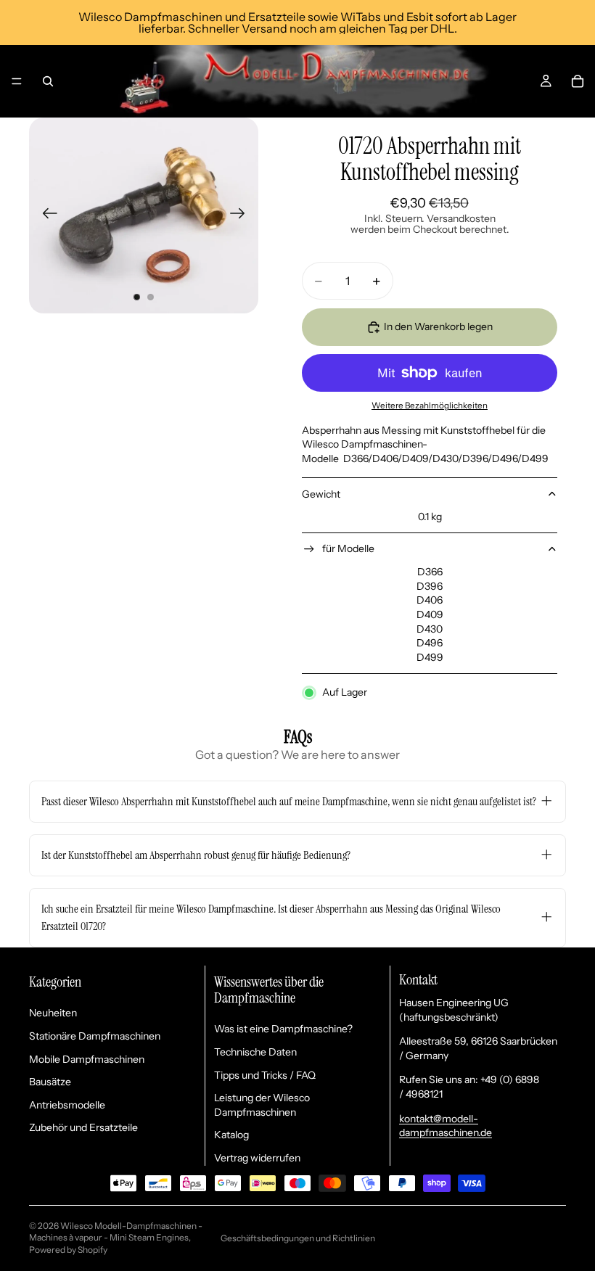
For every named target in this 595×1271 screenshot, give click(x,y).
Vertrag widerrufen (257, 1157)
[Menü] (16, 81)
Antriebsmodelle (67, 1104)
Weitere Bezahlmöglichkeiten (430, 405)
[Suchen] (48, 81)
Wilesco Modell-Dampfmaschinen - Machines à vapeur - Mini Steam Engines (115, 1231)
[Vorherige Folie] (45, 215)
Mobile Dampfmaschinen (86, 1059)
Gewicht (321, 494)
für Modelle (348, 548)
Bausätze (50, 1081)
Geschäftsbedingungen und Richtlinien (298, 1238)
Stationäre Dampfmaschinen (94, 1035)
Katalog (231, 1134)
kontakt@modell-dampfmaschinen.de (445, 1126)
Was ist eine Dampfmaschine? (283, 1028)
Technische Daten (255, 1051)
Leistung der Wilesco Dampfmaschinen (262, 1105)
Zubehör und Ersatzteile (83, 1127)
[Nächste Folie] (242, 215)
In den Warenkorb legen (438, 326)
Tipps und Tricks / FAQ (265, 1075)
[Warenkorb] (578, 81)
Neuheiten (53, 1012)
